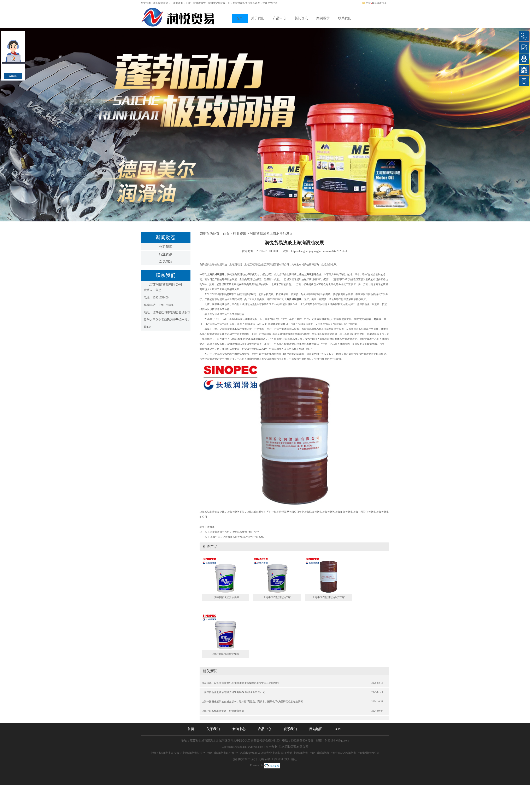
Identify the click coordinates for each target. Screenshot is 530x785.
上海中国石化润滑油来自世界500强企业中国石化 (237, 536)
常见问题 (165, 261)
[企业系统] (272, 765)
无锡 (261, 759)
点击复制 (271, 746)
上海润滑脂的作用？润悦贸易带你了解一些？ (234, 531)
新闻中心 (239, 729)
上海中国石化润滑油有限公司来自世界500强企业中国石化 (233, 692)
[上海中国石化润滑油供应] (225, 575)
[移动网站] (524, 70)
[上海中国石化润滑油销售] (225, 631)
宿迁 (294, 759)
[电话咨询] (524, 36)
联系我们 (344, 18)
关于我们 (257, 18)
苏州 (254, 759)
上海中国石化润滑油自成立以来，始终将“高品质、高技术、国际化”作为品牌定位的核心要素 (252, 701)
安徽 (267, 759)
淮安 (287, 759)
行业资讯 (165, 254)
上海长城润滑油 (159, 3)
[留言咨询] (524, 47)
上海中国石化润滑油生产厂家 (328, 597)
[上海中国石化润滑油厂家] (277, 575)
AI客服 (13, 75)
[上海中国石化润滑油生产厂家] (328, 575)
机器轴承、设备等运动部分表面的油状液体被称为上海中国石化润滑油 (240, 682)
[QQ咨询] (524, 58)
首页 (239, 18)
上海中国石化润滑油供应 (225, 597)
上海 (274, 759)
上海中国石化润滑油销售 (225, 653)
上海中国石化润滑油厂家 (277, 597)
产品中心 (279, 18)
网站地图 (316, 729)
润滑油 (210, 526)
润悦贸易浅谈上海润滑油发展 (271, 233)
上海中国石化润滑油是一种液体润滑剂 (223, 710)
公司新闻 (165, 247)
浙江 (281, 759)
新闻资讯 (301, 18)
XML (338, 729)
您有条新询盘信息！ (377, 3)
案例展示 (323, 18)
